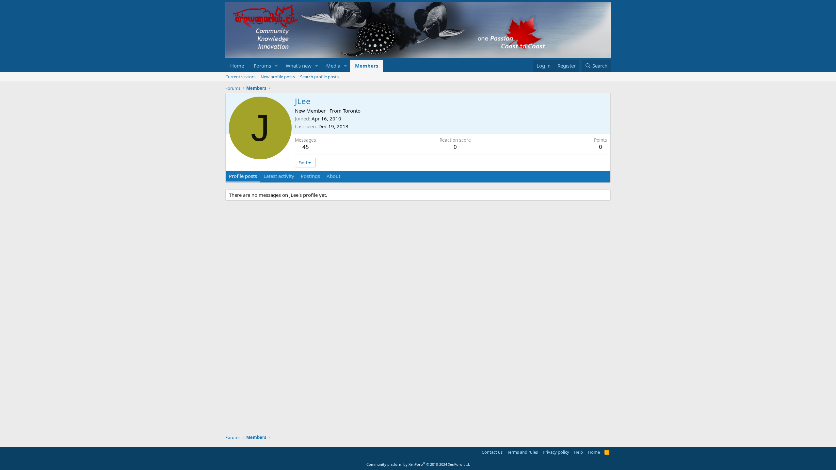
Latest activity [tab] (279, 176)
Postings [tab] (310, 176)
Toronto (352, 110)
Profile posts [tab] (243, 176)
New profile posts (278, 77)
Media (333, 65)
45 (305, 146)
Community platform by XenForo (418, 464)
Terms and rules (522, 452)
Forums (262, 65)
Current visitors (240, 77)
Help (578, 452)
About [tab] (333, 176)
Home (237, 65)
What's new (299, 65)
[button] (276, 66)
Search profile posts (319, 77)
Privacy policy (556, 452)
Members (366, 65)
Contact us (492, 452)
